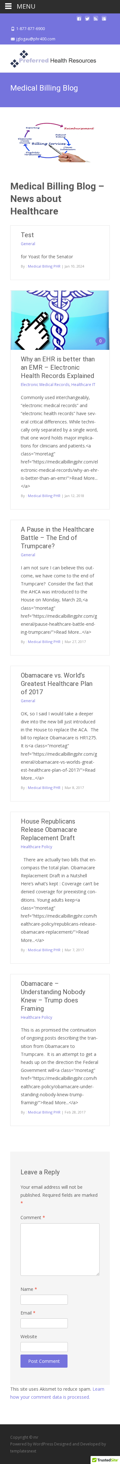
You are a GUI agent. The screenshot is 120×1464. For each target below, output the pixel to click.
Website (28, 1336)
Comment (32, 1217)
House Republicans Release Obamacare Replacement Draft (49, 829)
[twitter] (87, 21)
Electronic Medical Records (45, 384)
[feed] (95, 21)
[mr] (48, 57)
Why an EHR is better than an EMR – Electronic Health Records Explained (58, 367)
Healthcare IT (83, 384)
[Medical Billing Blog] (60, 142)
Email (28, 1313)
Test (27, 235)
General (28, 243)
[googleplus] (104, 21)
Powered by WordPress (32, 1444)
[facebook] (79, 21)
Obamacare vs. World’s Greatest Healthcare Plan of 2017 (56, 684)
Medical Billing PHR (44, 266)
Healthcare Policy (36, 846)
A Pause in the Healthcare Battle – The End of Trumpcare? (57, 538)
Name (28, 1289)
